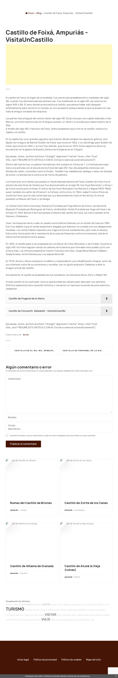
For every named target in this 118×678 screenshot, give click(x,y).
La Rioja (23, 510)
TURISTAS (90, 610)
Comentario (13, 379)
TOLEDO (54, 605)
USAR (32, 615)
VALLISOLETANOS (28, 620)
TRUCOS (36, 610)
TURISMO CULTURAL (78, 605)
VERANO (80, 615)
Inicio (31, 13)
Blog (39, 13)
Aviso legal (23, 659)
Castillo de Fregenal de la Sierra (84, 351)
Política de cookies (71, 659)
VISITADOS (28, 610)
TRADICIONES (39, 615)
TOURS (59, 615)
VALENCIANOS (100, 610)
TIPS (107, 605)
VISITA (29, 604)
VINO (92, 620)
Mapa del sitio (93, 659)
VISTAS (74, 620)
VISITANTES (99, 615)
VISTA (86, 615)
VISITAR (50, 614)
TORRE (26, 615)
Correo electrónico (13, 427)
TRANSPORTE (37, 605)
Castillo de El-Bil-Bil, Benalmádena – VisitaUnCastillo (36, 351)
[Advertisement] (59, 64)
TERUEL (74, 615)
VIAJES (60, 605)
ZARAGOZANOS (66, 620)
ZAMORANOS (72, 610)
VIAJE (45, 619)
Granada (23, 573)
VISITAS (46, 604)
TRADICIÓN (19, 615)
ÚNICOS (91, 615)
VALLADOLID (91, 605)
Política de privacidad (45, 659)
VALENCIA (67, 605)
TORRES (107, 615)
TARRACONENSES (19, 605)
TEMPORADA (82, 610)
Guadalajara (79, 510)
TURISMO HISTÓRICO (13, 620)
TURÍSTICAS (101, 605)
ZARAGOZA (66, 615)
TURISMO (15, 609)
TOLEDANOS (10, 615)
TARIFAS (38, 620)
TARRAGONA (55, 620)
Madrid (77, 577)
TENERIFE (9, 605)
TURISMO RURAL (84, 620)
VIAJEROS (43, 610)
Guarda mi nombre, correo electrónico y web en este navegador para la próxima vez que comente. (53, 435)
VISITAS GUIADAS (53, 610)
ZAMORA (64, 610)
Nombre (11, 417)
